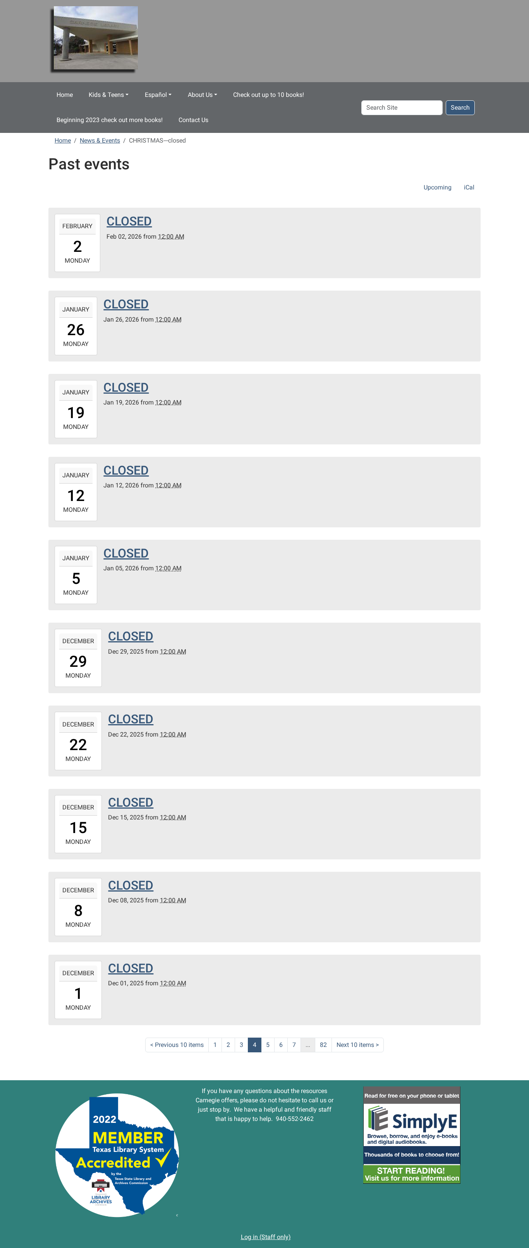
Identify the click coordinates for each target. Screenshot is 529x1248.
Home (65, 94)
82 (323, 1044)
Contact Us (193, 120)
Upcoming (438, 187)
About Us (200, 94)
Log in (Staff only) (266, 1237)
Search (460, 107)
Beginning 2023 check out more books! (110, 120)
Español (156, 94)
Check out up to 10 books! (268, 94)
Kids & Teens (106, 94)
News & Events (100, 140)
